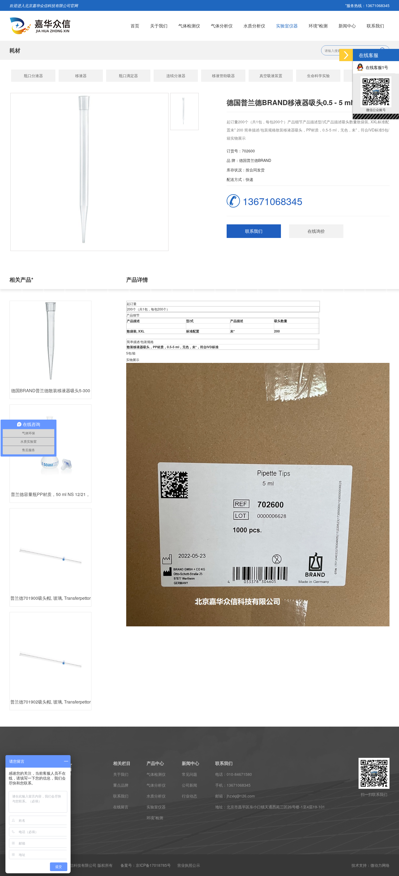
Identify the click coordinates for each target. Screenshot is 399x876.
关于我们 (158, 26)
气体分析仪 (222, 26)
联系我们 (375, 26)
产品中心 (155, 763)
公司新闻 (189, 785)
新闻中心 (347, 26)
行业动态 (189, 796)
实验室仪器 (287, 26)
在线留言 (120, 806)
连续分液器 (175, 75)
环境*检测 (318, 26)
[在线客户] (346, 55)
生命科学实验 (318, 75)
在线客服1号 (375, 67)
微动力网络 (379, 865)
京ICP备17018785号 (153, 865)
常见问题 (189, 774)
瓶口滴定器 (128, 75)
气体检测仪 (189, 26)
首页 (135, 26)
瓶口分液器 (33, 75)
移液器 (81, 75)
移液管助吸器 (223, 75)
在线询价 (316, 231)
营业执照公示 (188, 865)
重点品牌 (120, 785)
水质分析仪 (254, 26)
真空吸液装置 (270, 75)
